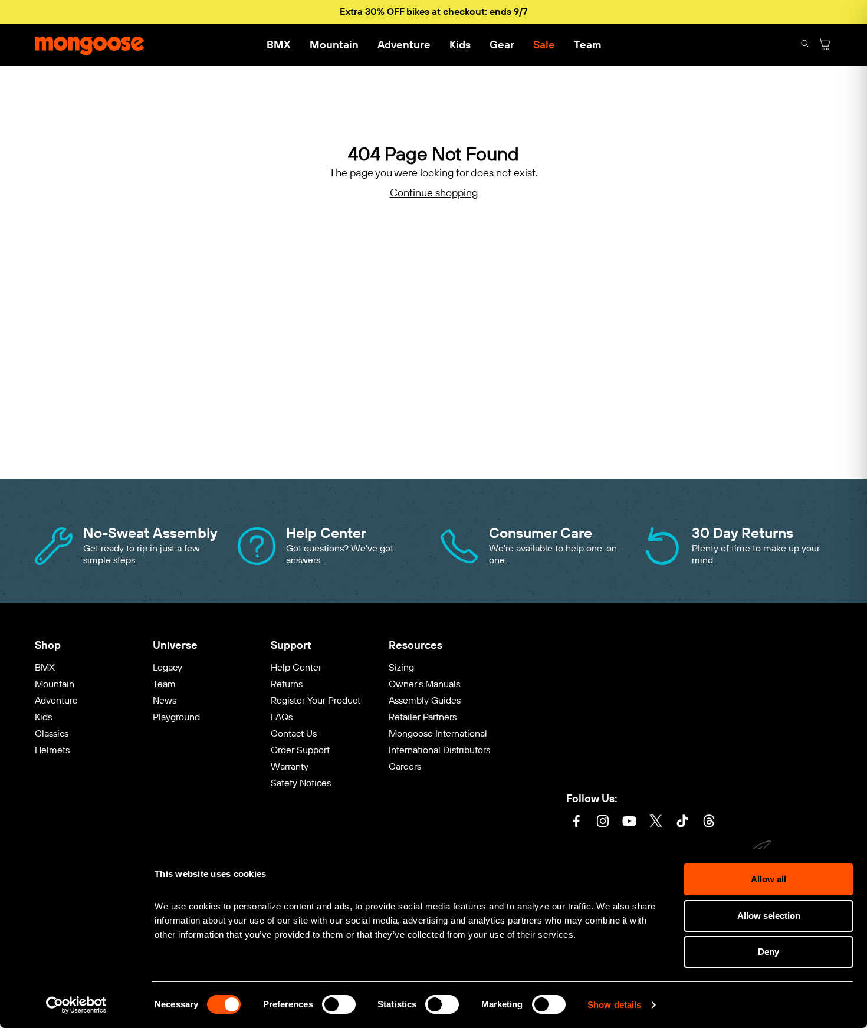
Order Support (300, 750)
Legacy (167, 667)
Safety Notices (301, 783)
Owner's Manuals (424, 684)
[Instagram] (603, 822)
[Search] (805, 45)
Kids (460, 45)
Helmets (52, 750)
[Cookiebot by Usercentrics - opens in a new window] (76, 1005)
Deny (768, 952)
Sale (544, 45)
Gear (502, 45)
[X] (656, 822)
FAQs (282, 717)
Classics (51, 733)
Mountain (334, 45)
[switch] (339, 1004)
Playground (176, 717)
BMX (279, 45)
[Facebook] (576, 822)
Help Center (296, 667)
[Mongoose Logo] (89, 44)
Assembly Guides (425, 700)
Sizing (401, 667)
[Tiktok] (682, 822)
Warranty (289, 766)
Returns (287, 684)
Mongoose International (438, 733)
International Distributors (439, 750)
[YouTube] (629, 822)
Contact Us (294, 733)
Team (587, 45)
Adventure (404, 45)
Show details (614, 1005)
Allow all (768, 879)
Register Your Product (315, 700)
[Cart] (825, 45)
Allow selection (768, 916)
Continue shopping (434, 193)
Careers (405, 766)
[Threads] (709, 822)
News (164, 700)
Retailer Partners (423, 717)
